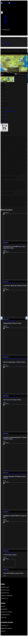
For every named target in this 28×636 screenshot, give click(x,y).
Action (5, 15)
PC (15, 283)
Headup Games (12, 111)
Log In (5, 24)
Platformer (21, 473)
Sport (13, 552)
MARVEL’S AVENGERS (6, 612)
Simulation (6, 21)
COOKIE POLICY (5, 587)
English (5, 121)
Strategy (5, 17)
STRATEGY (3, 617)
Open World (19, 358)
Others (4, 243)
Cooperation (9, 283)
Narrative (14, 358)
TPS (18, 397)
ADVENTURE (4, 609)
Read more (5, 241)
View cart (8, 29)
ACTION (3, 606)
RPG (5, 20)
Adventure (6, 16)
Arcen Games (6, 107)
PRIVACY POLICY (5, 590)
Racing (10, 552)
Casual (4, 114)
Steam (4, 118)
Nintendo (16, 473)
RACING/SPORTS (5, 615)
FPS (13, 283)
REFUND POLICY (5, 593)
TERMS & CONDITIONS (7, 595)
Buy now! (4, 130)
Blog (5, 22)
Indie (5, 19)
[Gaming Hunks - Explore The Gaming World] (8, 3)
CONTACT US (4, 598)
